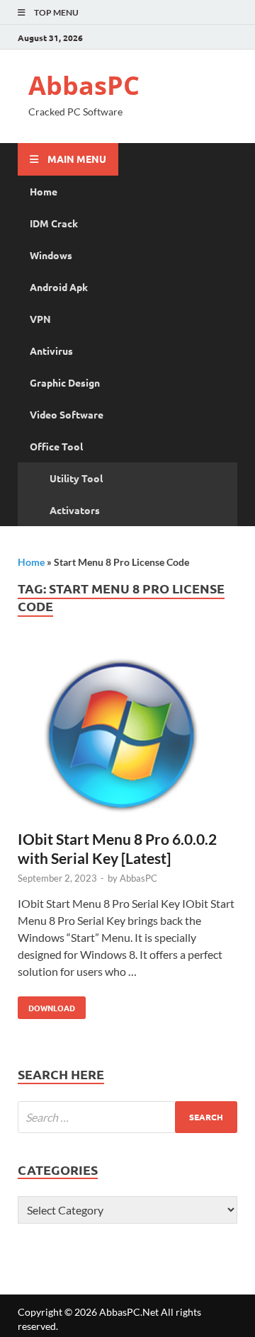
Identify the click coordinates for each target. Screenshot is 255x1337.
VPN (40, 318)
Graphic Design (65, 382)
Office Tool (56, 446)
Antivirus (51, 350)
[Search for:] (127, 1117)
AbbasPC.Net (129, 1312)
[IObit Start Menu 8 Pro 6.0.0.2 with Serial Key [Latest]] (127, 736)
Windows (51, 255)
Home (43, 191)
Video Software (66, 414)
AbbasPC (84, 85)
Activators (75, 509)
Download (46, 1004)
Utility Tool (76, 478)
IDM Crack (54, 223)
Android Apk (59, 286)
